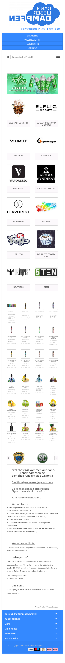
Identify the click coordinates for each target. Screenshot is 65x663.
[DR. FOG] (18, 239)
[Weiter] (56, 458)
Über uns (32, 48)
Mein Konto (54, 29)
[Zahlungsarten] (31, 649)
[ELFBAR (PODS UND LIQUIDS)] (46, 108)
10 (48, 91)
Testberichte (32, 43)
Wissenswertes (32, 39)
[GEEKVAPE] (46, 141)
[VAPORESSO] (18, 174)
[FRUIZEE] (46, 206)
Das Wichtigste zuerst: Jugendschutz (32, 482)
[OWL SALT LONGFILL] (18, 108)
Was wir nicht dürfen (23, 543)
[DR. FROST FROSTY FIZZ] (46, 239)
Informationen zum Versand (18, 510)
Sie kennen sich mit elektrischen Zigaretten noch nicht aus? (30, 490)
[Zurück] (8, 458)
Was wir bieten (20, 504)
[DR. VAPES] (18, 272)
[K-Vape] (19, 458)
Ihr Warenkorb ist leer (34, 29)
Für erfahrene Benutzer (25, 497)
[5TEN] (46, 272)
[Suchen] (8, 57)
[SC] (42, 458)
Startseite (32, 35)
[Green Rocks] (32, 84)
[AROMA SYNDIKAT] (46, 174)
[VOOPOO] (18, 141)
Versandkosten (52, 607)
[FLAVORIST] (18, 206)
